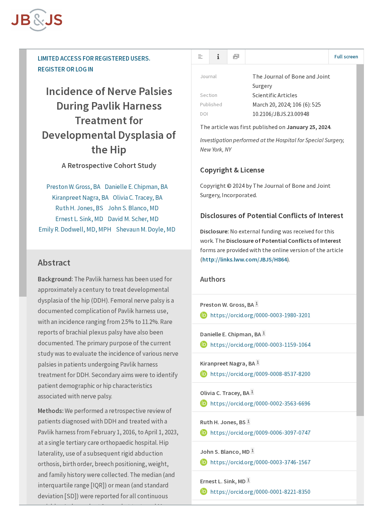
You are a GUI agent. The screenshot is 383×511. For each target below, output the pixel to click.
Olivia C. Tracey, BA (229, 98)
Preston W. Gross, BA (44, 98)
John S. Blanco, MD (335, 98)
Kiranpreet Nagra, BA (171, 98)
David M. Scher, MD (145, 109)
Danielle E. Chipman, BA (107, 98)
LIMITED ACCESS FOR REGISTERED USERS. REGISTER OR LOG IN (95, 15)
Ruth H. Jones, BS (282, 98)
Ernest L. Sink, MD (91, 109)
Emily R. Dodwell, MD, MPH (211, 109)
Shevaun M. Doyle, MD (282, 109)
